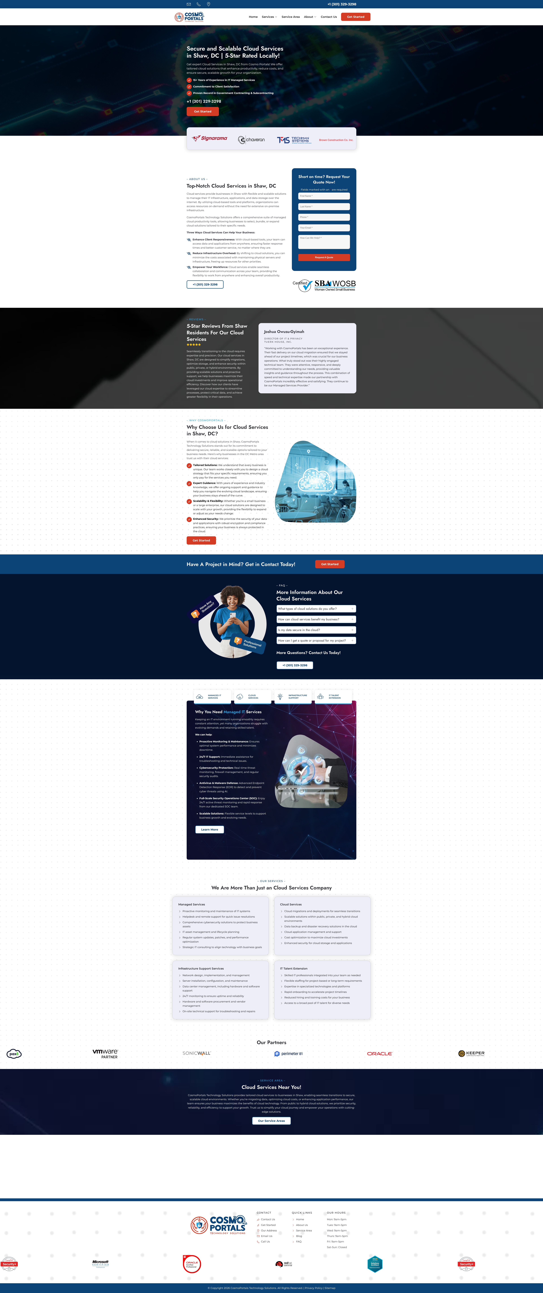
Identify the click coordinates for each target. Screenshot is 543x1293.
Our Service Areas (271, 1121)
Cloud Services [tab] (253, 696)
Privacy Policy (314, 1288)
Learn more (209, 829)
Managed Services (191, 904)
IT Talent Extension (294, 968)
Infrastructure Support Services (201, 968)
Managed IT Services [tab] (214, 696)
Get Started (355, 17)
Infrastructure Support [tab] (298, 696)
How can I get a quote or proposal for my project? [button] (312, 640)
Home (253, 17)
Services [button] (268, 17)
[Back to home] (189, 16)
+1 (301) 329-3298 (341, 4)
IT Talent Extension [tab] (335, 696)
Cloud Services (291, 904)
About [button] (308, 17)
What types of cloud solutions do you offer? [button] (307, 609)
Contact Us (329, 17)
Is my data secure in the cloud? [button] (299, 630)
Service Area (291, 17)
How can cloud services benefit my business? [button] (308, 619)
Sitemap (330, 1288)
